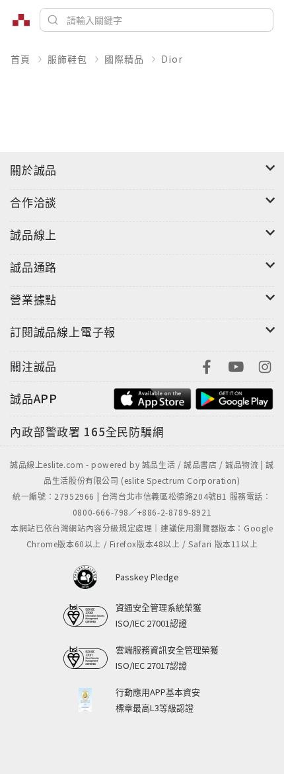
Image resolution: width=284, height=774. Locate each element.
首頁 (20, 58)
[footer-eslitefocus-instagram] (265, 365)
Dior (171, 58)
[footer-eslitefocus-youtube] (236, 365)
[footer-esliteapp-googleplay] (234, 397)
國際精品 (123, 58)
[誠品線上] (21, 20)
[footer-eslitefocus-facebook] (206, 365)
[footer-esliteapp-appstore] (152, 397)
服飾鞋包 (67, 58)
